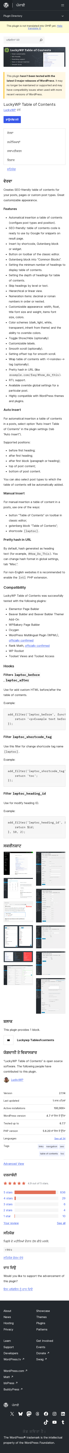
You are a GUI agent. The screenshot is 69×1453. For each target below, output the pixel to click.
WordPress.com (16, 1371)
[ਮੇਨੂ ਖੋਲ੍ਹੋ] (63, 5)
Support (9, 1347)
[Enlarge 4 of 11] (28, 929)
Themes (41, 1317)
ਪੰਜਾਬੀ (15, 1405)
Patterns (41, 1329)
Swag (41, 1359)
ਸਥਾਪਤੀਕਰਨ (14, 151)
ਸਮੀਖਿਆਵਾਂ (13, 142)
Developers (11, 1353)
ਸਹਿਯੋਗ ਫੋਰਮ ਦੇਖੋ (13, 1257)
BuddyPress (13, 1389)
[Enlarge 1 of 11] (28, 856)
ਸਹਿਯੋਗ (11, 169)
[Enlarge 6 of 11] (28, 970)
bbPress (11, 1383)
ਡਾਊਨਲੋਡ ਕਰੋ (12, 119)
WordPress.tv (14, 1359)
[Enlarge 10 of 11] (60, 956)
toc (62, 1153)
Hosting (9, 1323)
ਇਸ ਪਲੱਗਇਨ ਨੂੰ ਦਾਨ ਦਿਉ (18, 1289)
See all (61, 1223)
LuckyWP (10, 110)
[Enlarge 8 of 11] (60, 893)
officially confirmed (21, 640)
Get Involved (44, 1341)
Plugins (40, 1323)
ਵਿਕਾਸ (11, 160)
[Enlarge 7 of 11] (60, 856)
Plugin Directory (13, 15)
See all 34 (59, 1138)
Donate (43, 1353)
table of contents (49, 1153)
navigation (51, 1146)
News (7, 1317)
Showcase (43, 1311)
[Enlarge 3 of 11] (28, 906)
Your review (11, 1223)
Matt (8, 1377)
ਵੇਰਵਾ (10, 133)
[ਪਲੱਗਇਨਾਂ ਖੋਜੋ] (41, 40)
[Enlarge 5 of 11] (28, 955)
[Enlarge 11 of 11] (60, 982)
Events (40, 1347)
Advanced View (14, 1163)
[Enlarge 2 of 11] (28, 882)
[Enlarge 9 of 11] (60, 930)
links (41, 1146)
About (7, 1311)
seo (62, 1146)
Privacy (8, 1329)
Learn (7, 1341)
